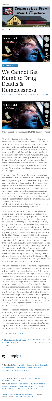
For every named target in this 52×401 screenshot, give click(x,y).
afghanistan (31, 388)
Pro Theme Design (24, 396)
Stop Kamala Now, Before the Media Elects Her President (14, 342)
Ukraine (13, 386)
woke (20, 388)
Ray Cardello (10, 94)
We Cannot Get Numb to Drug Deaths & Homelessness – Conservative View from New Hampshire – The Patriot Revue (25, 367)
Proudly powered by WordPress (17, 394)
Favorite (16, 380)
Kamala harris (38, 384)
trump (40, 386)
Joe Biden (23, 384)
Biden (14, 384)
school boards (27, 386)
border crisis (8, 388)
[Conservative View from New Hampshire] (26, 17)
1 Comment (44, 94)
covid (4, 386)
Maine (37, 378)
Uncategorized (10, 66)
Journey (5, 380)
